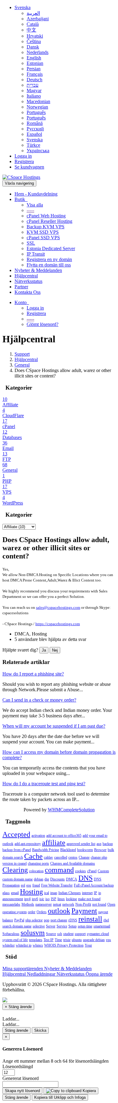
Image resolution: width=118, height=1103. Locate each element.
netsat (57, 904)
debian (38, 879)
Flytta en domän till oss (49, 264)
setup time (85, 926)
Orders (42, 912)
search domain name (16, 926)
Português (36, 112)
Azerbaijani (38, 18)
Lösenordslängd (17, 1066)
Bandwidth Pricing (45, 850)
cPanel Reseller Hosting (49, 221)
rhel (106, 920)
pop (46, 920)
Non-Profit (83, 904)
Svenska (23, 7)
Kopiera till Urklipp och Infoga (60, 1097)
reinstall (90, 919)
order (31, 912)
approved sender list (81, 844)
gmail (15, 893)
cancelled (60, 857)
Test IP (49, 940)
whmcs (38, 945)
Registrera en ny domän (49, 259)
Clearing (15, 870)
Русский (35, 128)
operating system (14, 912)
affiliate (53, 843)
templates (35, 940)
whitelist (8, 945)
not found (99, 904)
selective (39, 926)
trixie (66, 940)
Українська (38, 150)
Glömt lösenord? (42, 324)
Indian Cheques (69, 893)
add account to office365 (63, 835)
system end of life (15, 940)
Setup (72, 926)
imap (53, 893)
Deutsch (34, 79)
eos (28, 885)
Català (33, 24)
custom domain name (17, 879)
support (80, 934)
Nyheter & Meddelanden (38, 270)
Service (62, 926)
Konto (22, 302)
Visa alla (35, 204)
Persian (34, 68)
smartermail (101, 926)
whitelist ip (23, 945)
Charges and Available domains (72, 863)
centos (72, 857)
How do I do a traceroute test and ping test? (43, 783)
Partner (21, 286)
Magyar (34, 90)
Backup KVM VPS (45, 226)
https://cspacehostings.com (57, 624)
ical (46, 893)
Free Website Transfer (57, 885)
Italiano (34, 96)
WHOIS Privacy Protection (64, 945)
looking (71, 899)
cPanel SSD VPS (43, 237)
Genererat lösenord (20, 1078)
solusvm (33, 933)
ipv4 (27, 899)
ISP (53, 899)
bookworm (85, 850)
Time (58, 940)
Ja (44, 650)
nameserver (43, 904)
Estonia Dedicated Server (51, 248)
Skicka (40, 1030)
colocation (36, 871)
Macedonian (38, 101)
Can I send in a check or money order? (39, 699)
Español (34, 134)
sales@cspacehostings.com (58, 607)
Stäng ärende (16, 1030)
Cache (33, 856)
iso (47, 899)
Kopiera (88, 1090)
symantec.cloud (98, 934)
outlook (59, 911)
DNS (85, 878)
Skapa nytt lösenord (22, 1090)
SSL (31, 243)
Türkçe (33, 145)
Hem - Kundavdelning (36, 193)
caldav (48, 857)
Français (35, 74)
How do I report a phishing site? (33, 673)
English (34, 57)
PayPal (19, 920)
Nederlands (37, 52)
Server (50, 926)
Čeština (34, 41)
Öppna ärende (99, 974)
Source (51, 934)
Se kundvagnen (29, 166)
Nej (55, 650)
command (59, 870)
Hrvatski (35, 36)
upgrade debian (94, 940)
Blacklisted (68, 850)
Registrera (24, 161)
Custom (103, 871)
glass (6, 893)
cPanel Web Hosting (46, 215)
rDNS (72, 920)
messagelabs (11, 904)
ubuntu (77, 940)
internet (87, 893)
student (68, 934)
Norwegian (37, 106)
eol (23, 885)
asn (99, 844)
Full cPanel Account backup (94, 885)
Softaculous (10, 934)
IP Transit (36, 253)
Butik (21, 199)
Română (35, 123)
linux (61, 899)
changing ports (38, 863)
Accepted (16, 834)
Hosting (31, 892)
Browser (100, 850)
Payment (84, 911)
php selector (34, 920)
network (68, 904)
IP (95, 893)
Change (84, 857)
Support (22, 354)
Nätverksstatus (28, 281)
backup (108, 844)
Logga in (23, 156)
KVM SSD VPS (43, 232)
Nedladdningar (42, 974)
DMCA (71, 879)
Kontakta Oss (28, 292)
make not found (89, 899)
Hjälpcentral (26, 275)
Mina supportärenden (23, 968)
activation (38, 835)
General (22, 364)
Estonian (35, 63)
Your (88, 945)
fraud (36, 885)
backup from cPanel (16, 850)
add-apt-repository (28, 844)
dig (46, 879)
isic (41, 899)
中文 (31, 29)
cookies (80, 871)
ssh (59, 934)
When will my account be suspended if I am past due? (53, 726)
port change (59, 920)
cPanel (92, 871)
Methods (27, 904)
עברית (32, 85)
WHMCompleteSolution (71, 809)
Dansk (33, 46)
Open (111, 904)
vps (108, 940)
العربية (33, 13)
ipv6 (35, 899)
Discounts (57, 879)
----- (30, 210)
